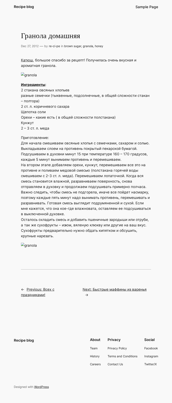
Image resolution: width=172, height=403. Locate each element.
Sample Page (147, 7)
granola (88, 46)
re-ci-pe (54, 46)
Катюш (27, 60)
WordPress (41, 387)
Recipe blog (24, 7)
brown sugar (72, 46)
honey (99, 46)
